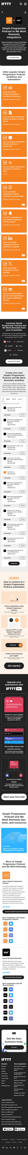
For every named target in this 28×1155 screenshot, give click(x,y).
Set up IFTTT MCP (14, 361)
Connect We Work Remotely (13, 977)
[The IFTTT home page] (6, 3)
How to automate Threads (8, 1119)
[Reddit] (25, 1148)
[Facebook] (3, 1148)
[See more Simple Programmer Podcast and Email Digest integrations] (8, 929)
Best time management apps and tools (12, 1107)
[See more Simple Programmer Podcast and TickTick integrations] (8, 935)
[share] (25, 12)
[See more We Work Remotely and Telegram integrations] (8, 1012)
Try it (22, 414)
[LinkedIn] (7, 1148)
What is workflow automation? (10, 1109)
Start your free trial (14, 797)
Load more (14, 563)
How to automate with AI (8, 1102)
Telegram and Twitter (19, 1093)
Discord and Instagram (20, 1066)
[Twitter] (17, 1148)
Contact (8, 1142)
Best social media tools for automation (12, 1124)
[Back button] (2, 12)
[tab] (3, 399)
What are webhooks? (7, 1114)
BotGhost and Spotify (20, 1080)
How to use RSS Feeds (8, 1112)
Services (4, 1066)
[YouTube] (14, 1148)
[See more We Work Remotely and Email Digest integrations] (8, 989)
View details (7, 414)
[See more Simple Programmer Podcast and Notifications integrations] (8, 923)
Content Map (5, 1078)
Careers (12, 1139)
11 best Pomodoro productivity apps (11, 1117)
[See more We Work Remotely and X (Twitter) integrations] (8, 1006)
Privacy (14, 1142)
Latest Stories (7, 1100)
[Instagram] (10, 1148)
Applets (4, 1071)
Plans (3, 1083)
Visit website (6, 906)
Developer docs (6, 1085)
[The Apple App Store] (8, 1129)
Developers (5, 1139)
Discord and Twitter (19, 1095)
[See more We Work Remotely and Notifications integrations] (8, 995)
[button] (25, 4)
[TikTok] (21, 1148)
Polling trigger (12, 410)
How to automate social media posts (11, 1121)
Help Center (5, 1076)
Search (3, 1080)
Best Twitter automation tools (9, 1104)
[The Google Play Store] (20, 1129)
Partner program (21, 1139)
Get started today (14, 57)
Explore (4, 1064)
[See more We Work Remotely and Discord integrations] (8, 1001)
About (20, 1142)
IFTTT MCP (4, 1073)
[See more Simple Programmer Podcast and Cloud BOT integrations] (8, 941)
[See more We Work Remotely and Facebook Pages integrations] (8, 1018)
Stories (3, 1068)
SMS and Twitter (18, 1082)
